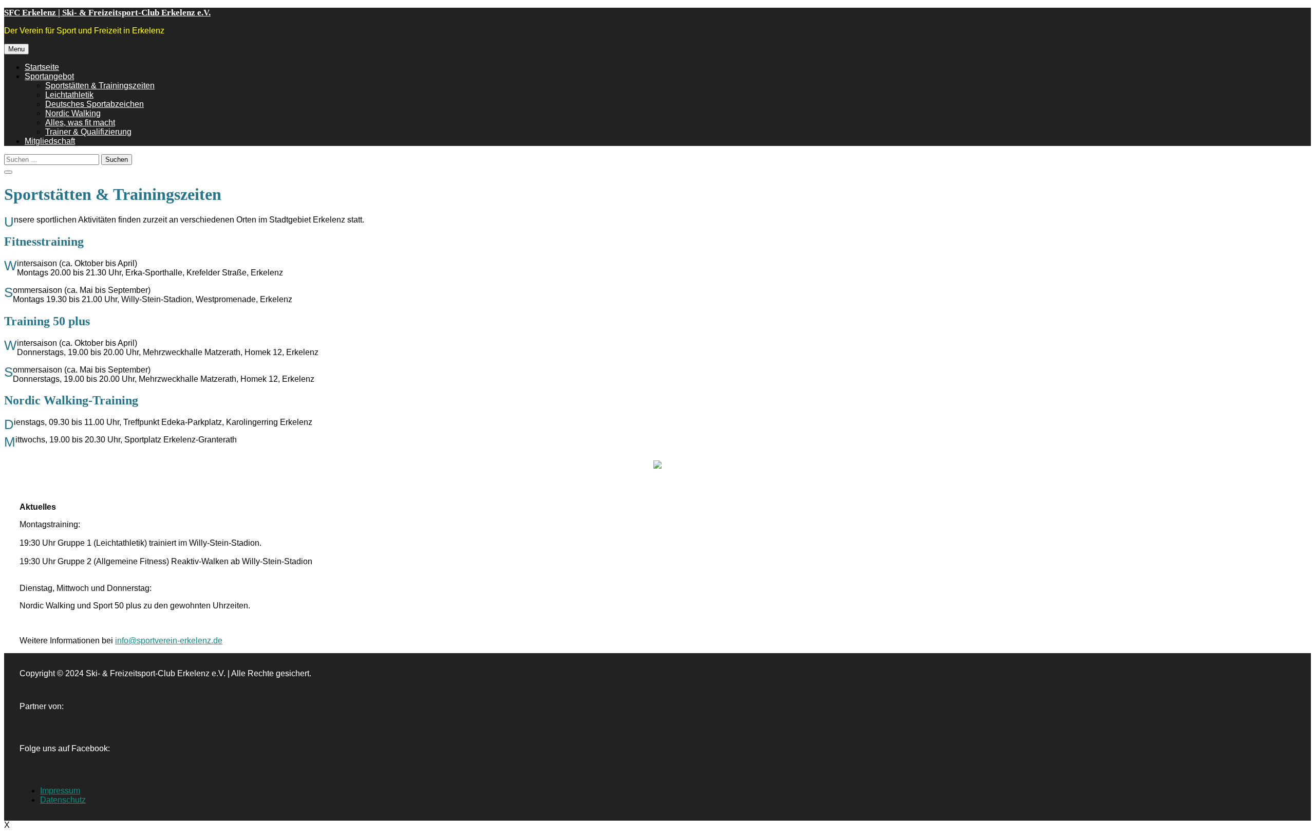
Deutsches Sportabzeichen (94, 104)
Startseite (42, 67)
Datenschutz (63, 799)
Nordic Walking (73, 113)
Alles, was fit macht (80, 122)
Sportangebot (49, 76)
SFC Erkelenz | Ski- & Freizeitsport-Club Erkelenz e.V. (107, 12)
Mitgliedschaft (50, 141)
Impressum (60, 790)
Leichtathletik (69, 94)
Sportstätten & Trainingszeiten (100, 85)
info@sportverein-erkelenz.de (168, 640)
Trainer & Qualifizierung (88, 131)
